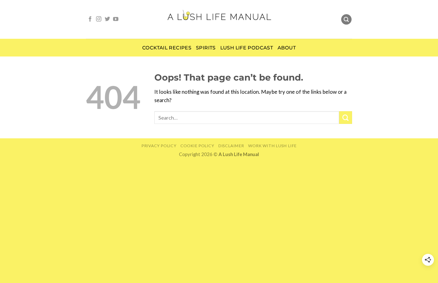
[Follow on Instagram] (98, 19)
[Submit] (345, 117)
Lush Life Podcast (246, 48)
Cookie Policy (197, 145)
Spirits (206, 48)
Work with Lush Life (272, 145)
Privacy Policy (158, 145)
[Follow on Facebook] (90, 19)
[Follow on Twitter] (107, 19)
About (287, 48)
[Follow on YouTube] (115, 19)
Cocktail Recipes (166, 48)
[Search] (346, 19)
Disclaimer (231, 145)
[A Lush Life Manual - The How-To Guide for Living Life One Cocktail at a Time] (219, 19)
